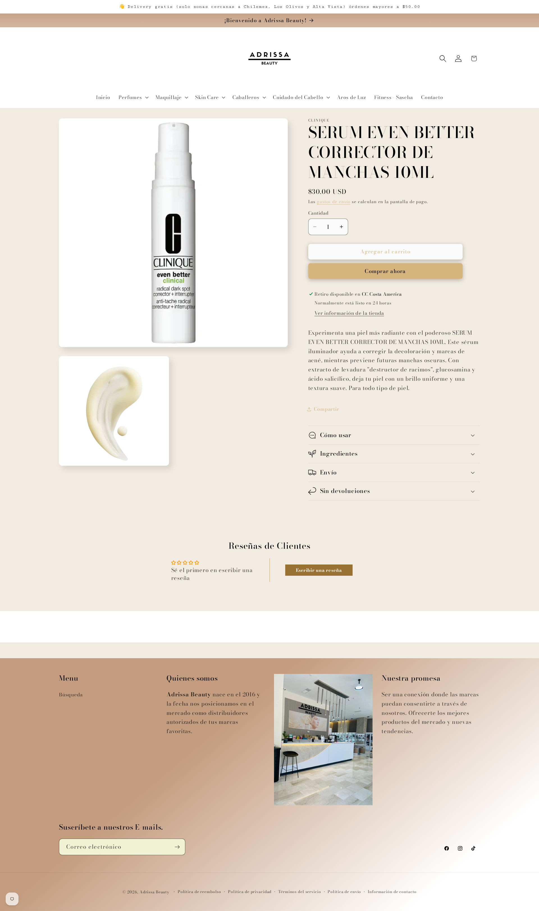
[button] (132, 97)
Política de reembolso (199, 892)
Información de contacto (392, 892)
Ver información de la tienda (349, 313)
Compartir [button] (326, 409)
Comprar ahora (385, 271)
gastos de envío (333, 201)
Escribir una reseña (319, 570)
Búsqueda (71, 694)
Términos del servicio (299, 892)
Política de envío (344, 892)
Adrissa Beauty (155, 892)
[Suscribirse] (177, 847)
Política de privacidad (249, 892)
